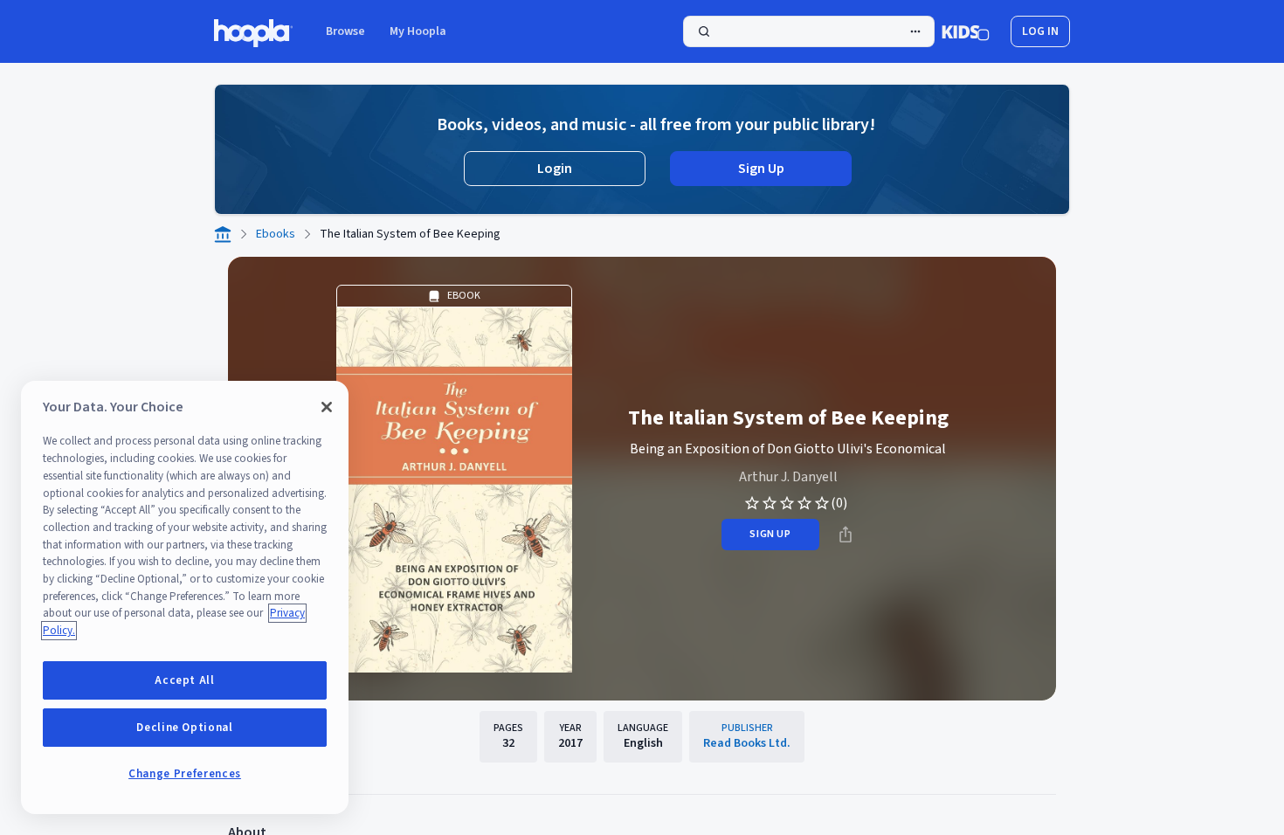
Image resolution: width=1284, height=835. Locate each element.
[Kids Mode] (966, 31)
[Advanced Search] (915, 31)
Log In (1040, 31)
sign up (769, 534)
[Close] (326, 407)
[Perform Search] (809, 31)
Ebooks (275, 234)
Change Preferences (184, 774)
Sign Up (761, 168)
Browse (345, 31)
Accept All (185, 680)
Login (554, 168)
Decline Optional (184, 727)
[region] (185, 597)
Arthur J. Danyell (788, 477)
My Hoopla (418, 31)
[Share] (845, 534)
